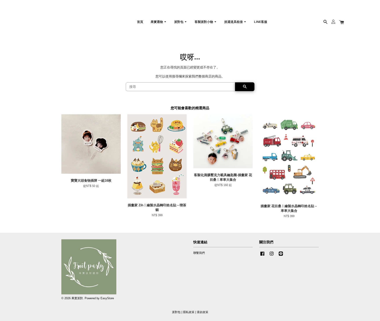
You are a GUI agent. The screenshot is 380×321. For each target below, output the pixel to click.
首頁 (140, 22)
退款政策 (202, 312)
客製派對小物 (204, 22)
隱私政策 (188, 312)
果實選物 (157, 22)
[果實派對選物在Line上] (281, 255)
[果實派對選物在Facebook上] (262, 255)
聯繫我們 (199, 253)
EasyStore (107, 298)
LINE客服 (260, 22)
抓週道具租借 (234, 22)
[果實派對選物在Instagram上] (272, 255)
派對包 (179, 22)
